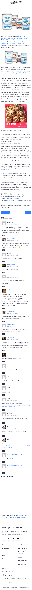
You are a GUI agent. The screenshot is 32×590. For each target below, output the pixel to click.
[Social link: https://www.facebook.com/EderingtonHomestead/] (4, 538)
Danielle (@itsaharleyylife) (14, 454)
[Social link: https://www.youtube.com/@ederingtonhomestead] (18, 538)
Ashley (2, 32)
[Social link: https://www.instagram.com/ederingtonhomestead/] (9, 538)
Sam (8, 275)
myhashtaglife (11, 324)
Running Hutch (11, 238)
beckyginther (10, 311)
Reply (4, 235)
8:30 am (16, 32)
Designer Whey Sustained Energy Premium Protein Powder (14, 43)
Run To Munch (11, 264)
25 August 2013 (9, 32)
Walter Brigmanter (12, 365)
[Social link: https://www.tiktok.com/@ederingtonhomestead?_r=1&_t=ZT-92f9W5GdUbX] (14, 538)
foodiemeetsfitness (12, 290)
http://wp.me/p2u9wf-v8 (11, 198)
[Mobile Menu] (27, 8)
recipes (3, 175)
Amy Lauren (10, 337)
